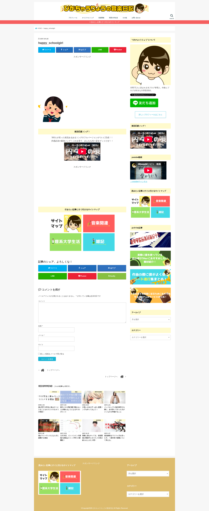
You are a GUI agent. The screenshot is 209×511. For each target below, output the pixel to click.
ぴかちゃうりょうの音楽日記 (103, 508)
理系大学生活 (113, 18)
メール (41, 335)
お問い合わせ (136, 18)
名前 (40, 326)
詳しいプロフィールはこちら (150, 115)
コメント (41, 301)
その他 (125, 18)
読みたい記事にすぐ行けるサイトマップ (105, 22)
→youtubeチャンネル (138, 181)
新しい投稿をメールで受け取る (52, 354)
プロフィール (73, 18)
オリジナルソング (88, 18)
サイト (40, 345)
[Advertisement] (82, 75)
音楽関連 (101, 18)
